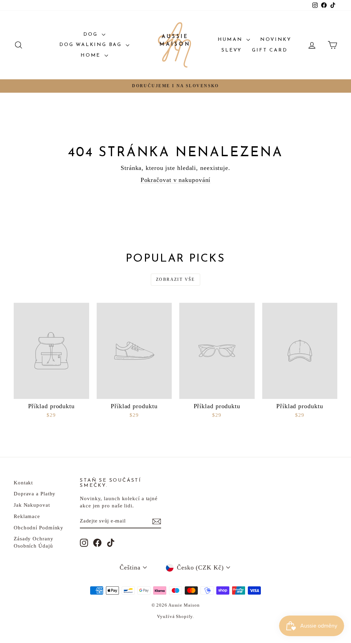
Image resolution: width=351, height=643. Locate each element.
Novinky (275, 39)
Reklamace (27, 516)
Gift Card (269, 50)
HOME (92, 55)
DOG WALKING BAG (91, 44)
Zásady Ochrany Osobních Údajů (33, 542)
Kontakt (23, 482)
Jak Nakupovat (32, 505)
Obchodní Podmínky (38, 527)
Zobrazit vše (175, 279)
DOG (91, 34)
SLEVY (231, 50)
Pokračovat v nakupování (176, 179)
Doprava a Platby (35, 493)
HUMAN (231, 39)
